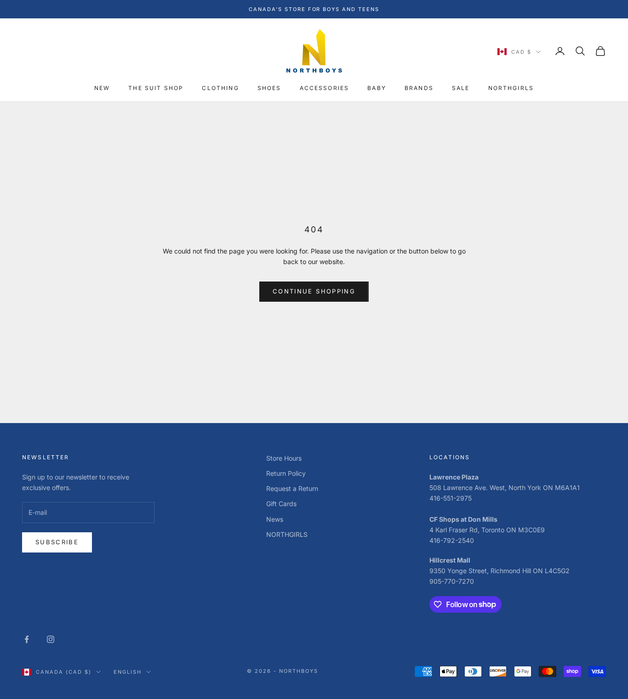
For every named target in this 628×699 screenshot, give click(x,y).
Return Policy (286, 473)
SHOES (269, 88)
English (128, 672)
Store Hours (284, 458)
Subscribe (57, 542)
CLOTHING (220, 88)
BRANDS (419, 88)
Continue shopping (314, 291)
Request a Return (292, 488)
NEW (102, 88)
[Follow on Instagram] (50, 639)
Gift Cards (281, 503)
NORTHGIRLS (511, 88)
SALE (461, 88)
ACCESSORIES (324, 88)
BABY (376, 88)
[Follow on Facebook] (26, 639)
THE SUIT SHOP (155, 88)
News (274, 519)
